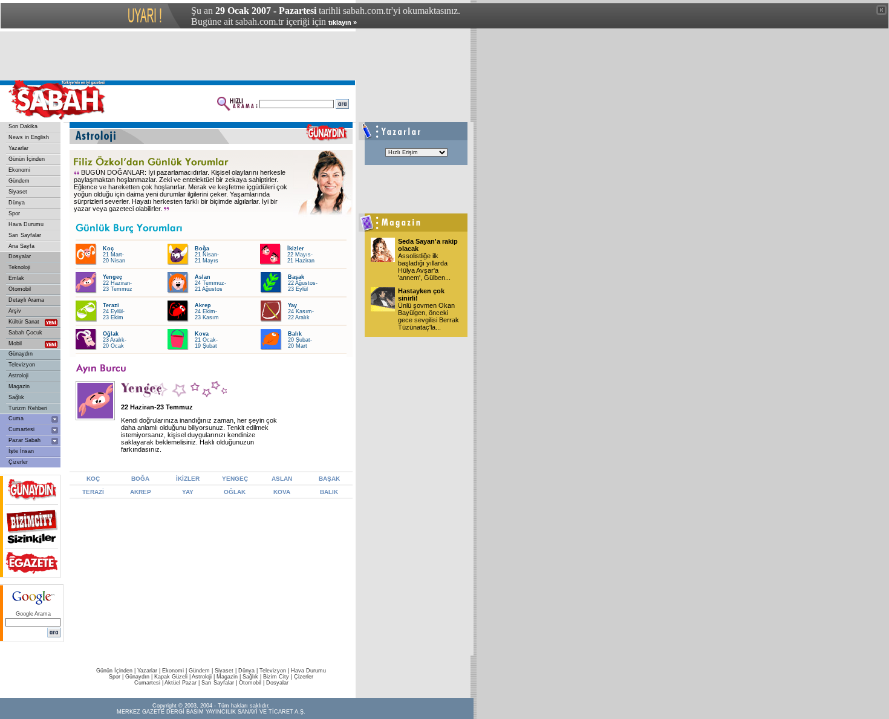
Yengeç (112, 277)
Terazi (111, 305)
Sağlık (16, 397)
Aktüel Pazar (180, 683)
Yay (292, 305)
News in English (28, 137)
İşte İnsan (21, 451)
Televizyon (21, 365)
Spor (14, 213)
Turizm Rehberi (27, 408)
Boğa (202, 249)
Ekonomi (19, 170)
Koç (108, 249)
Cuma (16, 418)
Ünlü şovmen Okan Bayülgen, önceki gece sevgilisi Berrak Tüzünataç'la (428, 316)
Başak (296, 277)
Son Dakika (22, 126)
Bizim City (276, 677)
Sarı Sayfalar (24, 235)
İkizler (295, 249)
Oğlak (111, 334)
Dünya (16, 203)
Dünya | (248, 671)
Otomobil (19, 289)
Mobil (15, 343)
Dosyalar (19, 256)
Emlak (16, 278)
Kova (202, 334)
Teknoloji (19, 267)
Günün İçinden (26, 159)
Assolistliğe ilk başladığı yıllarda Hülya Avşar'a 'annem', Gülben (424, 266)
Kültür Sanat (23, 322)
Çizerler (18, 462)
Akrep (203, 305)
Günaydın (20, 354)
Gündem (19, 181)
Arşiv (14, 311)
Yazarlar (18, 148)
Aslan (202, 277)
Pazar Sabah (24, 440)
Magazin (19, 386)
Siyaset (17, 192)
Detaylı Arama (26, 300)
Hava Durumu (26, 224)
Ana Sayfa (21, 246)
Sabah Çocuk (25, 333)
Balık (295, 334)
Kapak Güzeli (170, 677)
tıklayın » (342, 22)
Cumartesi (21, 429)
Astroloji (18, 376)
